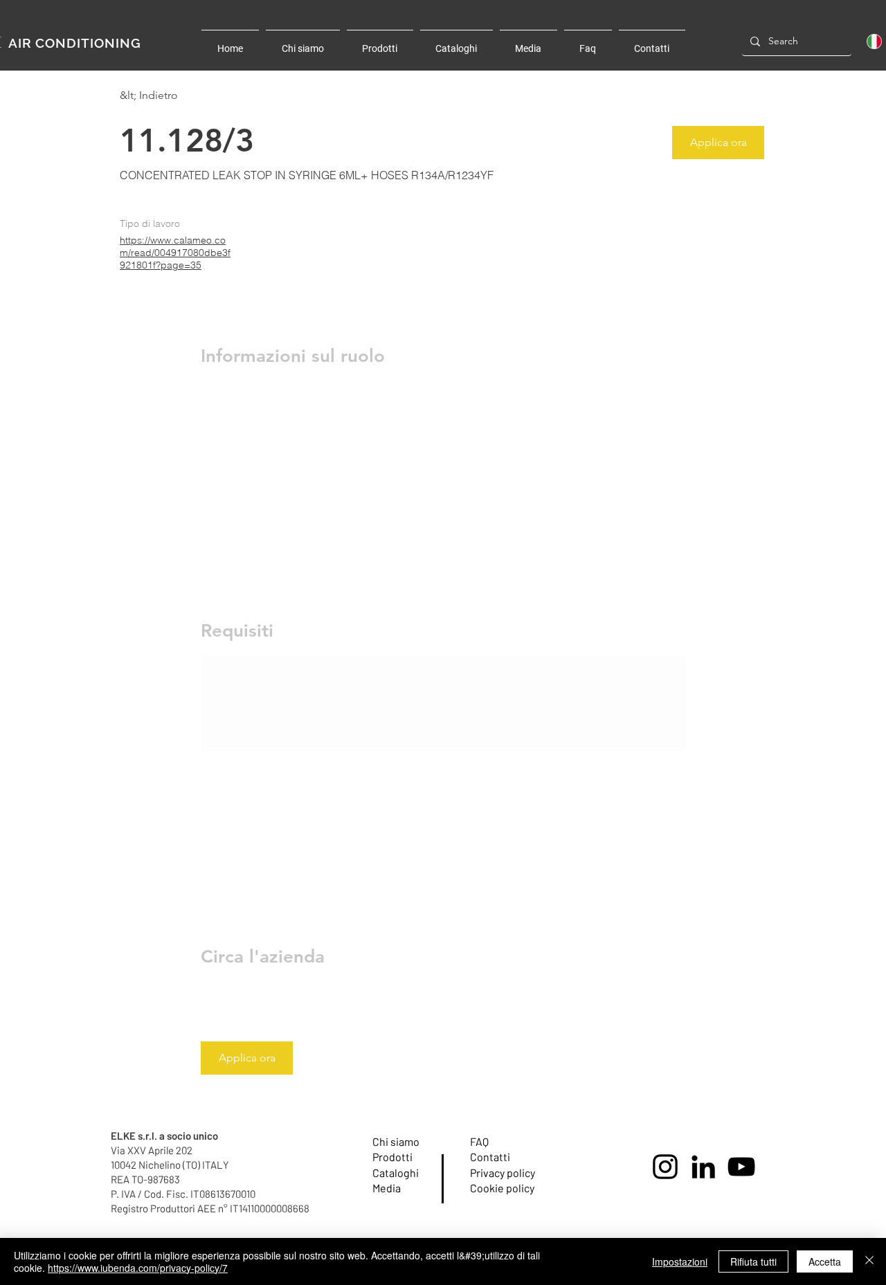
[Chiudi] (869, 1261)
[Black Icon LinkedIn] (703, 1166)
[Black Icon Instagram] (665, 1166)
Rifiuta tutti (753, 1261)
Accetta (824, 1261)
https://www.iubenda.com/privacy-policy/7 (138, 1268)
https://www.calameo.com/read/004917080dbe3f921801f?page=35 (175, 252)
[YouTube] (741, 1166)
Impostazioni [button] (679, 1261)
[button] (718, 142)
